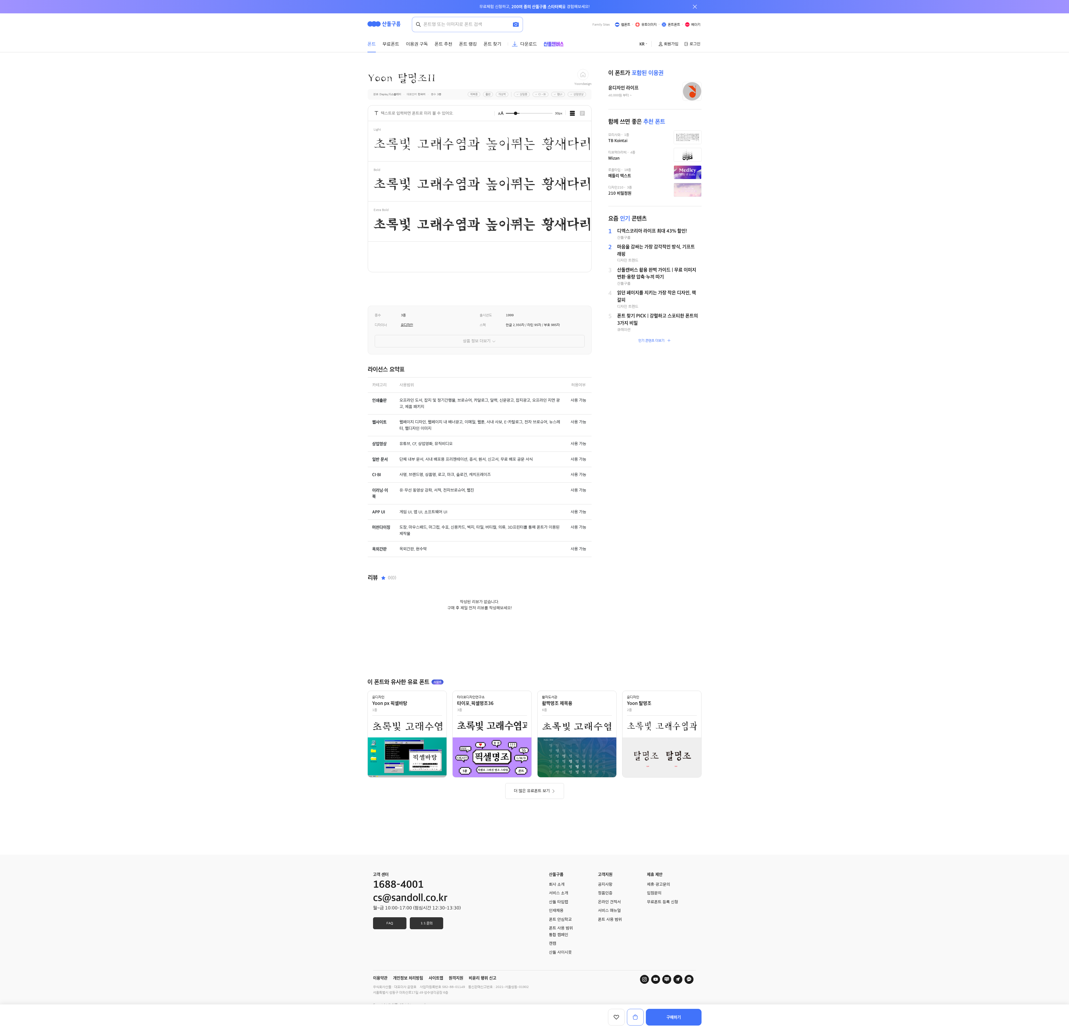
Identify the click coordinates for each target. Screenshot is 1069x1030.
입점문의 (654, 893)
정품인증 (605, 893)
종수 (378, 315)
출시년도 (486, 315)
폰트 (371, 44)
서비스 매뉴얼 (609, 911)
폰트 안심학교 (560, 919)
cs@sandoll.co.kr (410, 898)
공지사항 (605, 884)
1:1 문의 (427, 923)
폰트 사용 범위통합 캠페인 (561, 931)
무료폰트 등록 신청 (662, 902)
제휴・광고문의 (658, 884)
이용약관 (380, 978)
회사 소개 (557, 884)
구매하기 (673, 1017)
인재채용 (556, 911)
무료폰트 (391, 44)
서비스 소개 (558, 893)
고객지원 (605, 874)
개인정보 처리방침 (408, 978)
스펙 (483, 325)
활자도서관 (549, 697)
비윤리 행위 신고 (482, 978)
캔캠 (552, 943)
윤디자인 (407, 325)
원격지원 (456, 978)
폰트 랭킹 (468, 44)
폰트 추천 (443, 44)
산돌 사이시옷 (560, 952)
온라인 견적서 (609, 902)
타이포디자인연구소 (471, 697)
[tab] (572, 113)
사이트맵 (436, 978)
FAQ (389, 923)
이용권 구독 (417, 44)
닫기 (695, 6)
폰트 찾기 (492, 44)
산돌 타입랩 (558, 902)
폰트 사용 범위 (610, 919)
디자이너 (381, 325)
